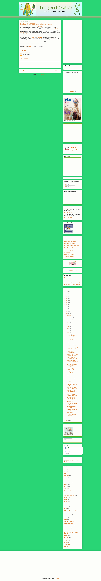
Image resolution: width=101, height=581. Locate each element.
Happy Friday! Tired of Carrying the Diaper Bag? (71, 337)
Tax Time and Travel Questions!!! (71, 415)
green (65, 499)
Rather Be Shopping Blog (69, 254)
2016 (67, 298)
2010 (67, 309)
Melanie (74, 147)
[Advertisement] (40, 64)
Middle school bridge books (70, 510)
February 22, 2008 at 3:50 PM (29, 56)
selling (65, 519)
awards (66, 479)
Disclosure (39, 16)
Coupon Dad (67, 279)
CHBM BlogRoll (73, 261)
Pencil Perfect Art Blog (69, 247)
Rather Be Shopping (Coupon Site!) (72, 282)
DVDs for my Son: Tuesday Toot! (71, 376)
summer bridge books (69, 525)
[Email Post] (35, 46)
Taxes (65, 530)
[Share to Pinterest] (42, 46)
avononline (66, 475)
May (68, 328)
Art (65, 469)
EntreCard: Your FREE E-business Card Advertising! (72, 365)
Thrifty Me (66, 537)
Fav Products (55, 16)
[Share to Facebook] (41, 46)
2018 (67, 294)
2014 (67, 302)
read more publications (75, 91)
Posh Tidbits (67, 252)
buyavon (66, 486)
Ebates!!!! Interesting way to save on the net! (72, 347)
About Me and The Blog (30, 16)
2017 (67, 296)
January (69, 418)
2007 (67, 420)
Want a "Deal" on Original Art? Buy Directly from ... (72, 341)
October (69, 319)
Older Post (57, 70)
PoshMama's (40, 37)
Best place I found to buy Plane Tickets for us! (72, 388)
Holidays (66, 501)
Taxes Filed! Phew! (71, 412)
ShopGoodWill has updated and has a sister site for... (71, 398)
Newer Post (22, 70)
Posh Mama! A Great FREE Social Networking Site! (71, 351)
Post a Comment (24, 58)
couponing (66, 488)
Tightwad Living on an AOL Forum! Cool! (71, 344)
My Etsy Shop (47, 16)
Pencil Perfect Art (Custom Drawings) (72, 284)
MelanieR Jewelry (68, 277)
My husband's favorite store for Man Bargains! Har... (72, 361)
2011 (67, 308)
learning (66, 503)
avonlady (66, 473)
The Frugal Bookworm (69, 256)
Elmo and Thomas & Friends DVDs (71, 407)
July (68, 324)
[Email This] (37, 46)
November (69, 317)
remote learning (67, 514)
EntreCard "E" (52, 38)
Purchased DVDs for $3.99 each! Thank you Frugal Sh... (72, 370)
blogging (66, 484)
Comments (68, 186)
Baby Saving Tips (68, 482)
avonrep (66, 477)
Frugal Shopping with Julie (70, 241)
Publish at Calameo (70, 90)
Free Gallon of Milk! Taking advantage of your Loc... (72, 384)
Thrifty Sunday (70, 401)
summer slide (67, 527)
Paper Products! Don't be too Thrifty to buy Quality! (72, 380)
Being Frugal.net (68, 239)
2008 (67, 313)
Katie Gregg (25, 52)
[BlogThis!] (38, 46)
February (69, 334)
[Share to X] (40, 46)
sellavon (66, 517)
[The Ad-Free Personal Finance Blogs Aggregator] (73, 270)
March (68, 332)
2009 (67, 311)
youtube (66, 546)
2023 (67, 291)
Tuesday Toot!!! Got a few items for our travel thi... (72, 355)
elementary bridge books (69, 495)
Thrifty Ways (67, 544)
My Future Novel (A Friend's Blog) (71, 245)
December (69, 315)
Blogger (57, 578)
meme (65, 508)
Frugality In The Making (69, 243)
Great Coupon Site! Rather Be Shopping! (72, 358)
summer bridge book (68, 523)
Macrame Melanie (68, 212)
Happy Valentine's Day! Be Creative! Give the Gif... (72, 391)
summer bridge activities (69, 521)
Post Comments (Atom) (42, 74)
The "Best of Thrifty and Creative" (67, 16)
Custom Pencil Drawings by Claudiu (72, 217)
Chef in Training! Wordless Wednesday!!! (72, 373)
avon (65, 471)
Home (21, 16)
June (68, 326)
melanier (66, 506)
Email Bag (66, 497)
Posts (67, 184)
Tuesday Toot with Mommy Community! (72, 395)
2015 (67, 300)
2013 (67, 304)
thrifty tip (66, 542)
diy (65, 493)
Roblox (65, 68)
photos (65, 512)
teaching (66, 535)
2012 (67, 306)
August (68, 322)
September (69, 320)
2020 (67, 293)
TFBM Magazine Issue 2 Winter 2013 (73, 74)
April (68, 330)
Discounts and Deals (68, 490)
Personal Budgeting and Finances (71, 250)
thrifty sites (66, 540)
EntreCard (57, 28)
